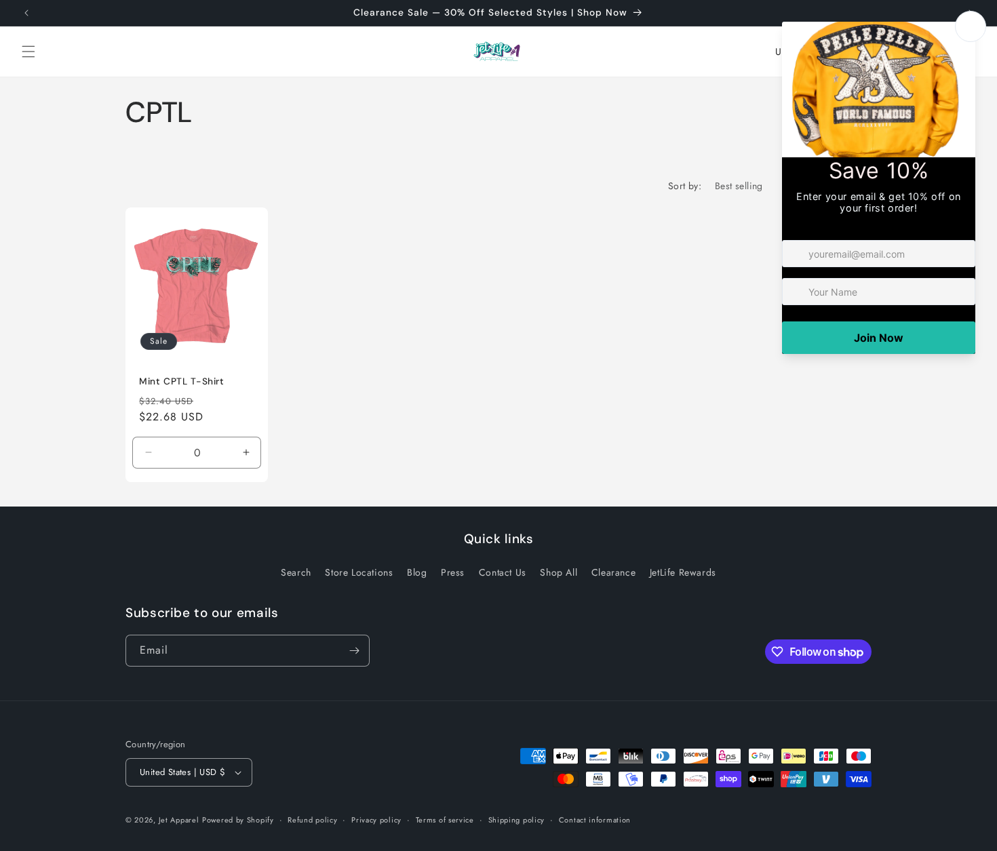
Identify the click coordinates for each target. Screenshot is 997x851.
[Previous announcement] (26, 13)
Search (296, 572)
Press (453, 572)
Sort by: (684, 186)
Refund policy (312, 819)
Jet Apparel (179, 819)
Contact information (595, 819)
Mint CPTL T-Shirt (181, 381)
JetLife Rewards (683, 572)
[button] (28, 51)
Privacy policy (376, 819)
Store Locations (359, 572)
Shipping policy (516, 819)
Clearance (613, 572)
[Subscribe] (354, 651)
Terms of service (445, 819)
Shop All (558, 572)
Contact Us (502, 572)
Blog (417, 572)
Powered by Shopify (238, 819)
